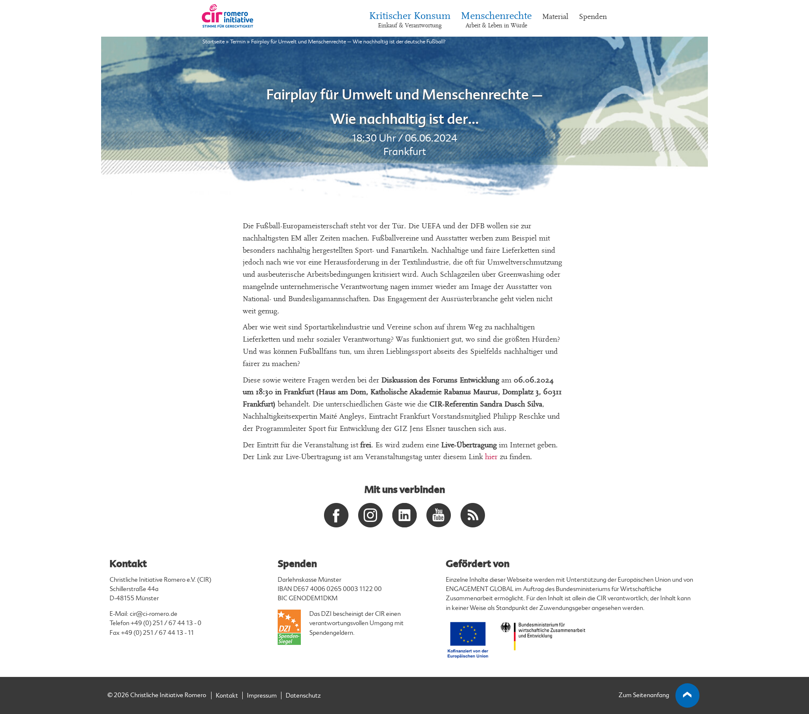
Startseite (213, 42)
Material (555, 16)
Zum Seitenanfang (644, 695)
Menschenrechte (496, 20)
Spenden (593, 16)
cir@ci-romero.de (153, 614)
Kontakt (227, 695)
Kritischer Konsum (409, 20)
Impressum (262, 695)
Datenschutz (303, 695)
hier (491, 456)
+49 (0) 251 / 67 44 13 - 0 (166, 623)
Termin (238, 42)
